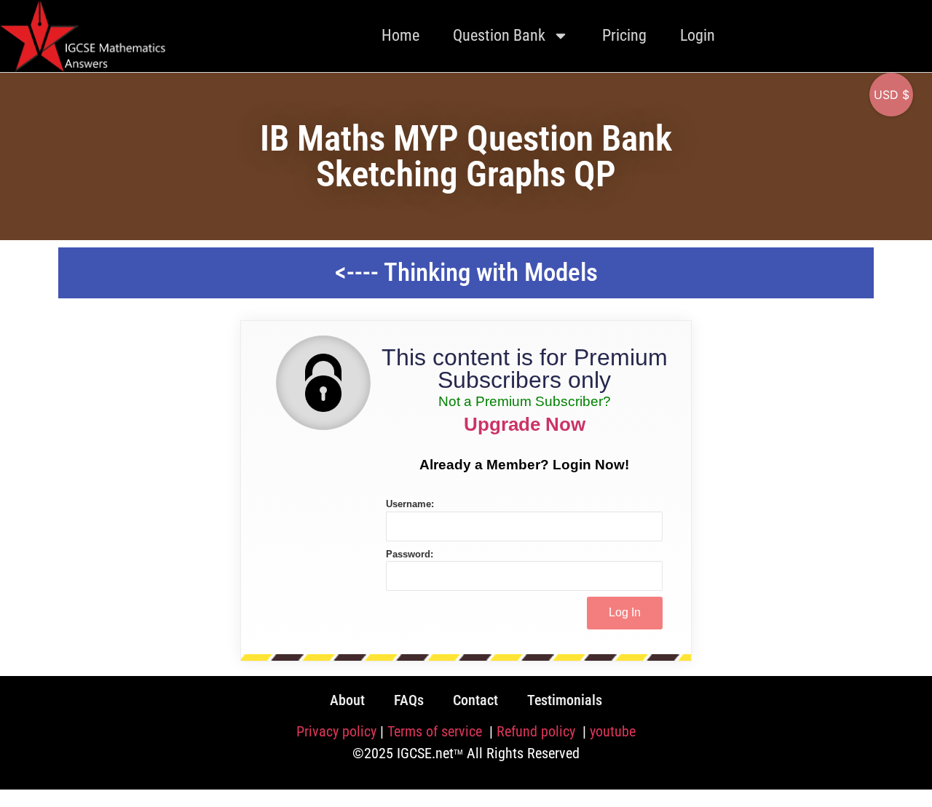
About (347, 700)
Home (400, 35)
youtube (613, 731)
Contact (475, 700)
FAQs (409, 700)
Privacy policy (336, 731)
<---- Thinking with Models (466, 272)
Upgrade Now (524, 424)
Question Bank (499, 35)
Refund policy (538, 731)
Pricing (624, 35)
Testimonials (564, 700)
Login (697, 35)
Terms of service (436, 731)
